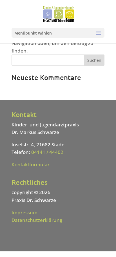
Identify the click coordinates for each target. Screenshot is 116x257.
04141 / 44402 (47, 152)
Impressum (24, 212)
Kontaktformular (31, 164)
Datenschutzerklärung (37, 220)
